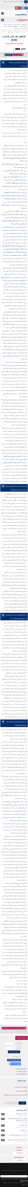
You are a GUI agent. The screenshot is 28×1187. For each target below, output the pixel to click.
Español (21, 1)
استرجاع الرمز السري (21, 1068)
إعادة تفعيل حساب (21, 1074)
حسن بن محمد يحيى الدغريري (21, 1127)
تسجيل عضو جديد (21, 1071)
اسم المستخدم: (18, 1043)
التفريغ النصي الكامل (17, 54)
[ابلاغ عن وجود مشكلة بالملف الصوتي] (6, 55)
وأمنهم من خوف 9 (21, 1091)
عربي (26, 1)
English (5, 1)
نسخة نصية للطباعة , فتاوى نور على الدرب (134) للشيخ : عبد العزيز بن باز (13, 1028)
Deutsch (16, 1)
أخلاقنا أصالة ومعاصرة (20, 1087)
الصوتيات (22, 20)
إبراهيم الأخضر (24, 1132)
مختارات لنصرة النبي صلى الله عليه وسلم (18, 1135)
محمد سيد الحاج (24, 1122)
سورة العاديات (23, 1125)
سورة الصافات (23, 1130)
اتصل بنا (8, 1178)
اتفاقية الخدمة (14, 1178)
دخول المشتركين (14, 1052)
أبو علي (25, 1137)
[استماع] (11, 55)
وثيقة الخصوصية (23, 1178)
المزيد (22, 1103)
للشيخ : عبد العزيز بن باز (14, 43)
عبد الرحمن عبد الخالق (23, 1116)
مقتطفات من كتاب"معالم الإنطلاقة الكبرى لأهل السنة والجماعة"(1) (17, 1119)
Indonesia (24, 4)
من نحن (3, 1178)
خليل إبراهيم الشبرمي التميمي (21, 1142)
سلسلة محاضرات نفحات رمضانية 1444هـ (15, 1095)
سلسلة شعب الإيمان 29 (21, 1113)
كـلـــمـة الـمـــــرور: (18, 1047)
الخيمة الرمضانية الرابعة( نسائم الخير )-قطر (17, 1139)
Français (10, 1)
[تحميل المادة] (8, 55)
